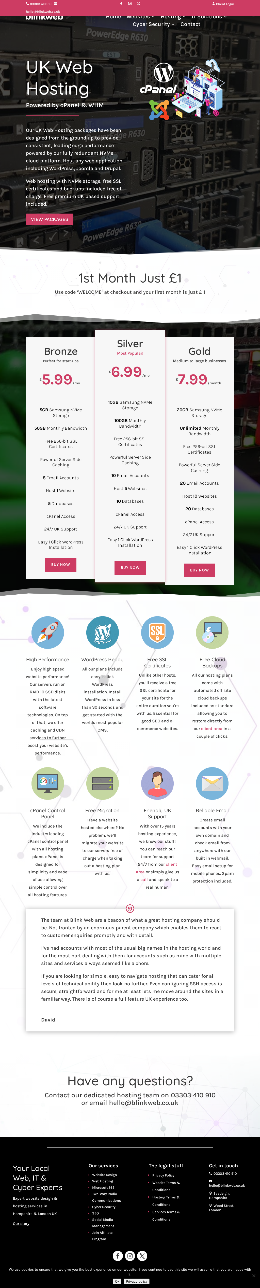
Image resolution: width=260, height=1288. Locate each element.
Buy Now (60, 564)
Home (113, 17)
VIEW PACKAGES (49, 219)
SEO (95, 1213)
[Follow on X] (138, 4)
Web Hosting (102, 1181)
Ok (117, 1281)
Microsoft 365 (103, 1187)
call (144, 879)
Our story (21, 1223)
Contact (190, 24)
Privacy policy (137, 1281)
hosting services (28, 1206)
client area (211, 728)
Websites (138, 17)
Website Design (104, 1175)
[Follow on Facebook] (121, 4)
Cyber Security (151, 24)
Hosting (171, 17)
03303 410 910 (39, 4)
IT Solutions (207, 17)
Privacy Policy (163, 1175)
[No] (253, 1275)
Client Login (223, 4)
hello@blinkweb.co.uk (144, 1103)
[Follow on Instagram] (130, 4)
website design (39, 1198)
